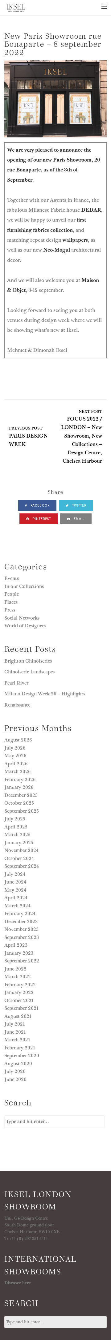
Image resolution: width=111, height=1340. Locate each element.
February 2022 (20, 985)
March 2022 (17, 976)
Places (11, 602)
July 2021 (14, 1024)
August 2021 (17, 1016)
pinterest (41, 519)
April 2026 (15, 764)
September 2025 (21, 811)
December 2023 (21, 921)
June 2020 (15, 1079)
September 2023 (21, 937)
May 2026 (15, 756)
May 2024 (15, 890)
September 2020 (21, 1055)
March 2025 (17, 834)
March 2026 (17, 771)
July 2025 (14, 819)
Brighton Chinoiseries (28, 661)
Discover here (17, 1283)
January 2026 (18, 787)
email (79, 519)
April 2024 (15, 898)
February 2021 (19, 1048)
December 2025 (21, 795)
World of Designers (25, 626)
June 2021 (15, 1032)
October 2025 (19, 803)
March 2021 (17, 1040)
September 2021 (21, 1008)
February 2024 (19, 913)
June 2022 (15, 969)
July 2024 (14, 874)
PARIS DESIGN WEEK (28, 436)
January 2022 (19, 992)
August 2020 (18, 1063)
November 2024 (21, 850)
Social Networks (21, 618)
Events (11, 578)
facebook (40, 505)
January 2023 (18, 953)
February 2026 (19, 779)
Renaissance (17, 705)
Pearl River (17, 683)
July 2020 (15, 1071)
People (11, 594)
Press (9, 610)
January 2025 (18, 842)
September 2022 (21, 961)
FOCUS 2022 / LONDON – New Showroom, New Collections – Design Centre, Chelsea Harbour (81, 436)
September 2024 (21, 866)
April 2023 (15, 945)
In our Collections (24, 586)
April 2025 (15, 827)
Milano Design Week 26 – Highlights (44, 694)
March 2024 (17, 906)
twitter (78, 505)
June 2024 (15, 882)
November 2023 (21, 929)
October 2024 (19, 858)
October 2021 (19, 1000)
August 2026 (18, 740)
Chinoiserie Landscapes (29, 672)
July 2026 (14, 748)
